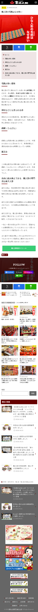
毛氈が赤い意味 (9, 59)
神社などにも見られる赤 (12, 62)
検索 (3, 390)
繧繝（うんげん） (10, 66)
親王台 (6, 69)
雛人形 (4, 7)
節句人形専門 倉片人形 (15, 609)
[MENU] (2, 2)
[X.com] (19, 272)
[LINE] (19, 275)
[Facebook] (9, 272)
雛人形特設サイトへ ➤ (19, 248)
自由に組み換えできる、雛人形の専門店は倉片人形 (19, 74)
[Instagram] (28, 272)
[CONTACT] (36, 2)
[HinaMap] (19, 539)
